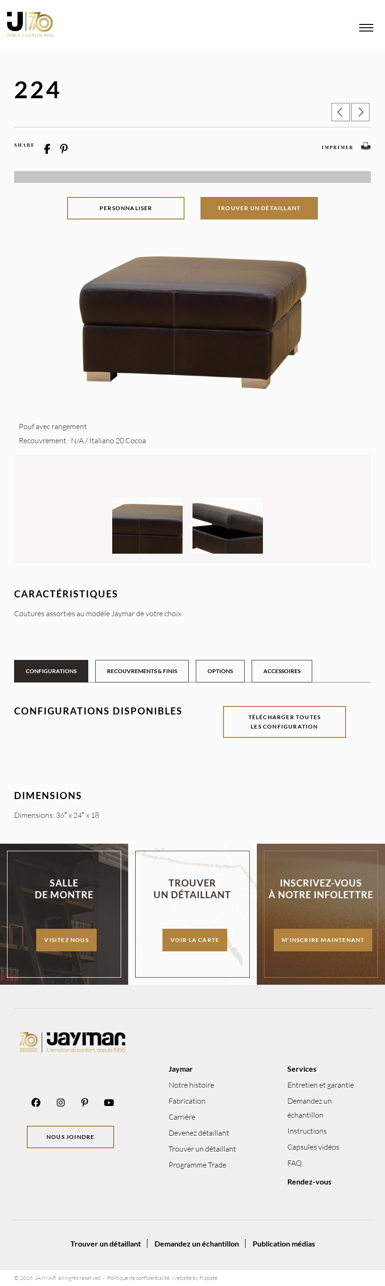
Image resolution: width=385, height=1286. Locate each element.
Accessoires (281, 670)
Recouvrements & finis (142, 670)
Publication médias (284, 1243)
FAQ (294, 1163)
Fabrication (187, 1101)
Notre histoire (191, 1085)
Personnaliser (126, 208)
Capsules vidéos (313, 1147)
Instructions (307, 1131)
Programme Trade (197, 1164)
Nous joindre (70, 1136)
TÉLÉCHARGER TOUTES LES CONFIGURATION (284, 722)
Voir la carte (195, 939)
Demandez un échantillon (196, 1243)
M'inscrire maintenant (323, 939)
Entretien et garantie (320, 1085)
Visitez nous (66, 939)
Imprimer (338, 147)
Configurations (51, 670)
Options (220, 670)
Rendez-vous (309, 1181)
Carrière (182, 1116)
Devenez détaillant (199, 1132)
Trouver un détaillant (258, 208)
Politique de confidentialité (138, 1277)
